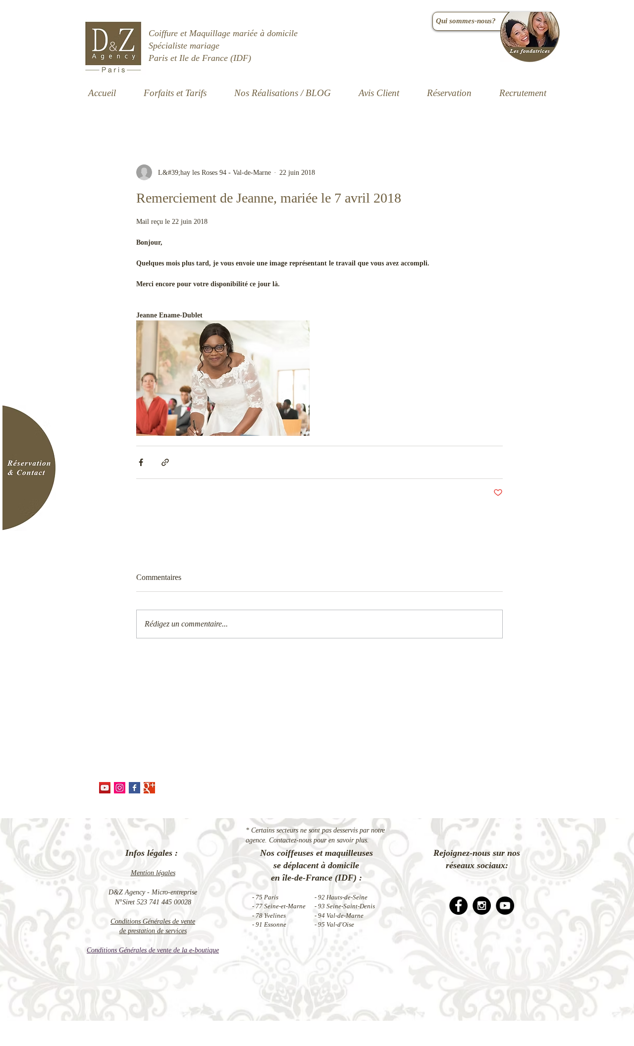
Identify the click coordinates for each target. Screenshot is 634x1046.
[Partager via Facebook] (141, 462)
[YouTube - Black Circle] (505, 905)
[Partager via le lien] (165, 462)
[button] (282, 93)
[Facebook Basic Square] (134, 787)
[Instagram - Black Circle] (482, 905)
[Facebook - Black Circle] (458, 905)
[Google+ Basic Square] (149, 787)
